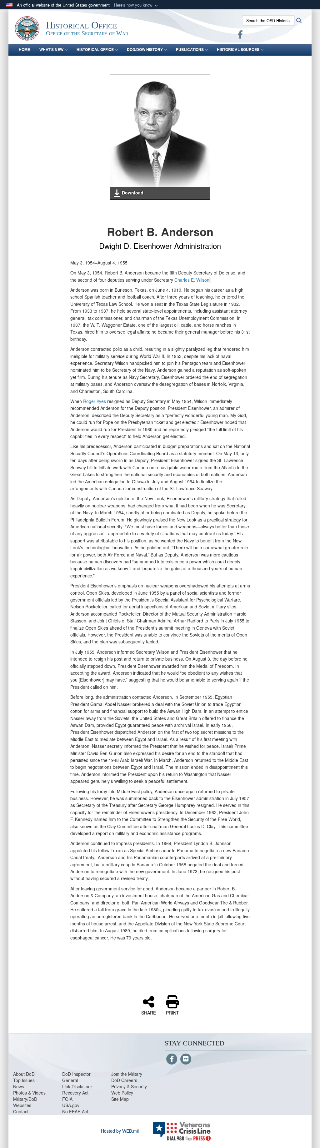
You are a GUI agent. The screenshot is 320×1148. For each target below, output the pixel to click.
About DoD (24, 1074)
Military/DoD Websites (25, 1102)
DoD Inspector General (76, 1077)
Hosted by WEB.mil (120, 1131)
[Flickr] (185, 1059)
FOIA (67, 1099)
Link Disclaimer (77, 1086)
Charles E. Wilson (191, 280)
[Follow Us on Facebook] (171, 1059)
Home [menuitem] (24, 49)
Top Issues (24, 1080)
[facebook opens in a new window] (240, 36)
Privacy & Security (129, 1086)
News (18, 1086)
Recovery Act (75, 1093)
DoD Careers (124, 1080)
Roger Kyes (94, 401)
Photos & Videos (29, 1093)
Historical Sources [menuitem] (238, 49)
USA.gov (70, 1105)
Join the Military (126, 1074)
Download (132, 192)
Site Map (120, 1099)
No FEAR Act (75, 1111)
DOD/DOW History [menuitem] (145, 49)
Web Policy (122, 1093)
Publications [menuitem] (190, 49)
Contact (20, 1111)
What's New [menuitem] (51, 49)
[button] (136, 5)
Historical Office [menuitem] (95, 49)
